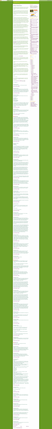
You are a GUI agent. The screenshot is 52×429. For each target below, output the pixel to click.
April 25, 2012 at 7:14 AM (16, 275)
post (19, 78)
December (32, 65)
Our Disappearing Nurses (34, 106)
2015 (31, 61)
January (32, 95)
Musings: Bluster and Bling (34, 87)
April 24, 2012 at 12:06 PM (16, 114)
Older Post (27, 426)
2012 (31, 64)
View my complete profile (33, 13)
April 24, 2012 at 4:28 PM (16, 210)
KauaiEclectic (17, 2)
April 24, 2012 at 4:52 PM (16, 215)
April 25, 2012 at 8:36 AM (16, 323)
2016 (31, 60)
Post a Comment (15, 425)
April (32, 72)
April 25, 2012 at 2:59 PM (16, 351)
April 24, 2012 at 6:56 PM (16, 254)
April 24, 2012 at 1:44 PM (16, 184)
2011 (31, 96)
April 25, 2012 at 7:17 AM (16, 288)
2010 (31, 97)
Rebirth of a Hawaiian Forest (34, 104)
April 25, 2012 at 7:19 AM (16, 301)
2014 (31, 62)
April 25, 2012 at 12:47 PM (16, 340)
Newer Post (14, 426)
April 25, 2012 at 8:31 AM (16, 317)
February (32, 94)
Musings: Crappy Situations (34, 80)
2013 (31, 63)
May (31, 71)
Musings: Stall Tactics (33, 79)
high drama (14, 42)
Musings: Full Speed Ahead (34, 86)
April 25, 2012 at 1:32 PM (16, 344)
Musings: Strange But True (34, 78)
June (32, 70)
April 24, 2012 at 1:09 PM (16, 135)
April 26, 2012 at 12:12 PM (16, 401)
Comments (32, 57)
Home (21, 426)
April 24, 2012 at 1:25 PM (16, 157)
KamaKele (15, 116)
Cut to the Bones (33, 102)
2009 (31, 98)
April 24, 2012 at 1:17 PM (16, 141)
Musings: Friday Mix (33, 73)
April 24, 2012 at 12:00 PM (16, 107)
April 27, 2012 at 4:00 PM (16, 419)
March (32, 93)
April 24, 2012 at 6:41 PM (16, 248)
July (32, 69)
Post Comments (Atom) (19, 427)
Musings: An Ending (33, 81)
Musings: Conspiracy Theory (34, 82)
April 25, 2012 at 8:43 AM (16, 335)
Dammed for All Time (33, 105)
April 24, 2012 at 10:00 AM (16, 86)
